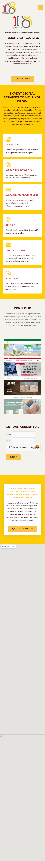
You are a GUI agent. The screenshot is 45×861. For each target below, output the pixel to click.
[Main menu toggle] (40, 7)
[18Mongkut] (9, 8)
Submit (13, 457)
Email (8, 440)
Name (9, 434)
